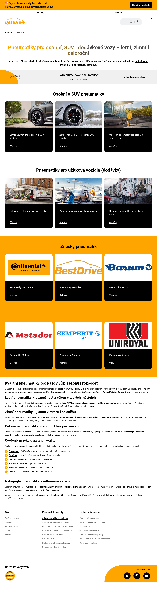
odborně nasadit (46, 487)
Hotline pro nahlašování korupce (56, 543)
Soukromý (39, 12)
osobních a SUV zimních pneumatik (61, 417)
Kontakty (9, 522)
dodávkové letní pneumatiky (103, 403)
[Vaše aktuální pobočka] (131, 21)
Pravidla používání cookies (53, 535)
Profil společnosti (12, 518)
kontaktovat (128, 495)
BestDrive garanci (51, 490)
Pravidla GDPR (48, 539)
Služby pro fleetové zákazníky (92, 522)
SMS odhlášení (86, 526)
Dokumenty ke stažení (89, 543)
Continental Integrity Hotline (54, 547)
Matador (113, 392)
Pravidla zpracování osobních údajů (57, 530)
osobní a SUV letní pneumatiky (72, 403)
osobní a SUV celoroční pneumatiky (127, 432)
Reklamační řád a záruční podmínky (57, 526)
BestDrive (97, 392)
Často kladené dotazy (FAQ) (91, 535)
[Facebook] (127, 575)
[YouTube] (146, 575)
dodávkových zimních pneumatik (96, 417)
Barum (105, 392)
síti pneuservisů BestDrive (83, 64)
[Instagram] (136, 575)
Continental (87, 392)
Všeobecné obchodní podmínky (55, 522)
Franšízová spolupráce (89, 518)
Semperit (122, 392)
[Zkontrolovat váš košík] (124, 21)
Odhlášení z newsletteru (89, 530)
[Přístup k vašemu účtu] (138, 21)
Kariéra (8, 535)
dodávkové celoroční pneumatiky (19, 435)
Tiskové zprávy (11, 526)
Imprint (8, 530)
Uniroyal (130, 392)
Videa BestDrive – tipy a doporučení (94, 539)
